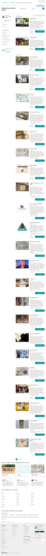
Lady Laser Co (33, 278)
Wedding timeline (26, 530)
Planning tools (13, 2)
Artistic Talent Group (34, 385)
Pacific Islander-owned (6, 41)
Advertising (3, 534)
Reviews (2, 545)
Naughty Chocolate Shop (35, 241)
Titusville (32, 492)
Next (21, 459)
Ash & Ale (32, 94)
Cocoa (32, 502)
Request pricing (39, 31)
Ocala (2, 494)
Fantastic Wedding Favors (35, 333)
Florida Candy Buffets (34, 315)
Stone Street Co (33, 131)
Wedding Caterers (31, 514)
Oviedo (17, 500)
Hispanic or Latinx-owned (7, 35)
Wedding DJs (11, 514)
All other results (18, 54)
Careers (2, 531)
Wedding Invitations (30, 517)
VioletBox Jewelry (33, 148)
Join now (43, 2)
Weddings (2, 5)
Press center (3, 533)
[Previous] (2, 476)
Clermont (17, 496)
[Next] (44, 476)
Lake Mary (32, 494)
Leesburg (17, 504)
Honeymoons (26, 534)
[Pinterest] (39, 536)
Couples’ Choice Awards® (5, 546)
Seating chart (14, 533)
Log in (40, 2)
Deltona (17, 492)
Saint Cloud (32, 504)
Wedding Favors (7, 5)
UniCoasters (32, 367)
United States (39, 540)
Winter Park (18, 502)
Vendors (20, 2)
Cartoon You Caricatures (35, 403)
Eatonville (2, 506)
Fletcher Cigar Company (35, 112)
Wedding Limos (9, 517)
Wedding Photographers (4, 514)
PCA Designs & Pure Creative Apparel (36, 440)
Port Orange (3, 498)
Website (26, 2)
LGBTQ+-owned (5, 37)
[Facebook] (35, 536)
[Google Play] (42, 532)
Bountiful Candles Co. (34, 57)
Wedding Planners (25, 514)
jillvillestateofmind (33, 165)
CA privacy (2, 539)
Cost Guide (14, 535)
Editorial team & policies (4, 529)
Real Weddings (26, 533)
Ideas (23, 2)
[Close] (12, 15)
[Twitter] (37, 536)
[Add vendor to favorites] (27, 19)
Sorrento (2, 502)
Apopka (17, 498)
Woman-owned (5, 44)
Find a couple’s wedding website (28, 537)
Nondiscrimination (4, 530)
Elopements (30, 2)
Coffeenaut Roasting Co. (35, 222)
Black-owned (5, 32)
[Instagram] (41, 536)
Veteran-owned (5, 42)
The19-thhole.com (33, 37)
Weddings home (3, 526)
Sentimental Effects (34, 420)
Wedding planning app (27, 526)
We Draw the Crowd (34, 350)
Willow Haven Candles (34, 75)
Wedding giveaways (26, 529)
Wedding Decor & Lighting (23, 517)
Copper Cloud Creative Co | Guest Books (37, 184)
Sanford (32, 500)
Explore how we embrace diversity (8, 51)
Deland (32, 498)
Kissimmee (32, 496)
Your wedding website (16, 526)
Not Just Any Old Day (34, 260)
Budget (14, 530)
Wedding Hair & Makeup (17, 514)
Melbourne (3, 496)
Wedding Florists (37, 514)
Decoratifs (19, 474)
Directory (2, 544)
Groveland (3, 504)
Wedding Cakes (3, 517)
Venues (17, 2)
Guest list (14, 529)
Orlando (2, 492)
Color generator (26, 531)
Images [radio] (39, 15)
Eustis (2, 500)
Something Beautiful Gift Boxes (36, 204)
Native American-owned (6, 39)
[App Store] (37, 532)
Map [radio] (43, 15)
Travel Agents (37, 517)
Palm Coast (18, 494)
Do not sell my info (4, 538)
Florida (12, 5)
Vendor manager (15, 531)
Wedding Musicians (15, 517)
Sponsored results (19, 16)
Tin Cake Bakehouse (34, 297)
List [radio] (34, 15)
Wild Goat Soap (33, 18)
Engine (14, 534)
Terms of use (3, 535)
